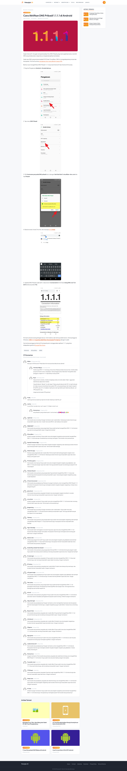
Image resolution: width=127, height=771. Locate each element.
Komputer (48, 2)
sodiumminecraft (32, 643)
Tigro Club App (31, 527)
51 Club (29, 688)
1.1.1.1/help (52, 229)
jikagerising (30, 507)
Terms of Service (102, 764)
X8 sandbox (30, 434)
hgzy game (30, 635)
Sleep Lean (30, 678)
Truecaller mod (31, 662)
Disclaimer (85, 764)
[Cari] (104, 2)
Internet (56, 2)
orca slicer (30, 499)
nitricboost (30, 619)
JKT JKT (29, 592)
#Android (26, 350)
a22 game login (31, 572)
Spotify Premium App (33, 442)
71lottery (29, 517)
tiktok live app (31, 450)
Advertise (79, 764)
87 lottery (29, 564)
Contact (74, 764)
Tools (72, 2)
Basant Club (30, 611)
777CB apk (30, 670)
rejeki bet (29, 417)
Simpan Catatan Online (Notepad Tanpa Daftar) (94, 24)
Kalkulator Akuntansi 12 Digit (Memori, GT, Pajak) (95, 19)
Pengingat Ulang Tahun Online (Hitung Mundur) (96, 13)
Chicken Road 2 (31, 470)
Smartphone (64, 2)
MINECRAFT (30, 426)
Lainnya (87, 2)
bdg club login (31, 600)
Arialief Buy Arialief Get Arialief (35, 547)
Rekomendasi (79, 2)
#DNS (40, 350)
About (68, 764)
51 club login (30, 556)
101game (29, 627)
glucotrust (30, 491)
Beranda (25, 9)
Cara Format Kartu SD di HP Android (63, 750)
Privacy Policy (93, 764)
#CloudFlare (34, 350)
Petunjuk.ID (24, 764)
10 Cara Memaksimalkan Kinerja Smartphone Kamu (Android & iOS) (65, 723)
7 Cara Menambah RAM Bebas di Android (34, 750)
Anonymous (30, 653)
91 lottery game (31, 460)
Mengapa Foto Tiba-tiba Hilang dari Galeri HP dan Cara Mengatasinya (35, 723)
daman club (30, 537)
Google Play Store (40, 345)
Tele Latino (30, 582)
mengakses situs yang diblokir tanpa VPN (50, 61)
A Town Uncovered (32, 481)
